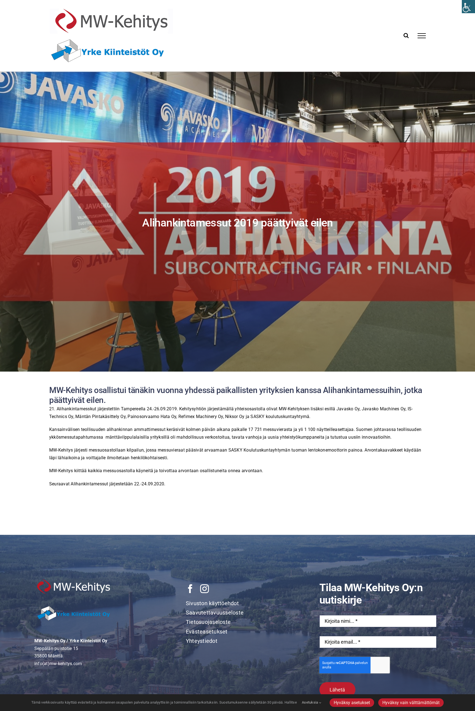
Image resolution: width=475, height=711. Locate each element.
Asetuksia (310, 702)
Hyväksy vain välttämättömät (411, 702)
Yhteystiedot (201, 641)
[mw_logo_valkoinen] (73, 580)
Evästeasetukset (207, 631)
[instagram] (204, 588)
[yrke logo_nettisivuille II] (73, 596)
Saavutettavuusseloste (215, 612)
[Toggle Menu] (421, 35)
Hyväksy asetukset (352, 702)
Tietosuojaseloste (208, 622)
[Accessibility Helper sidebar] (468, 6)
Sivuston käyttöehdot (212, 603)
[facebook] (190, 588)
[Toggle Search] (406, 35)
